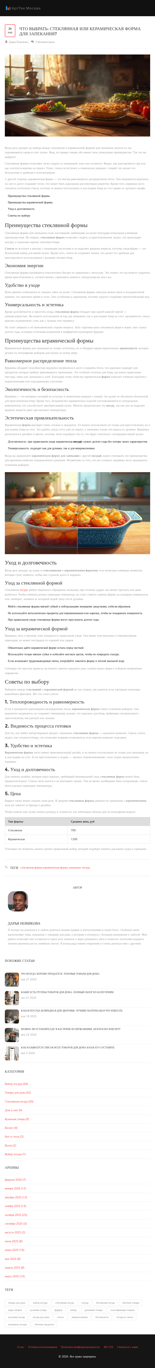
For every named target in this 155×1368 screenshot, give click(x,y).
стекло (60, 1317)
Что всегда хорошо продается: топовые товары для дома (60, 973)
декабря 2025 (16, 1197)
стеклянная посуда (64, 1302)
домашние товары (94, 1309)
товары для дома (16, 1302)
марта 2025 (15, 1276)
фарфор (58, 1309)
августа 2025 (15, 1232)
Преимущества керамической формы (30, 202)
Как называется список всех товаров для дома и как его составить (67, 1047)
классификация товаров (123, 1309)
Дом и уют (13, 1110)
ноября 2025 (15, 1206)
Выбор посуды (16, 1084)
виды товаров (15, 1309)
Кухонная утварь (17, 1119)
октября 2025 (16, 1215)
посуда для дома (41, 1317)
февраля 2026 (15, 1179)
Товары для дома (18, 1092)
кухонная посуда (16, 1317)
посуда (24, 590)
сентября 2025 (16, 1223)
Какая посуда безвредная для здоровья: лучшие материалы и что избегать (72, 1010)
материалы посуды (17, 1324)
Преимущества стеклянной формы (29, 196)
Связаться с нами (127, 1347)
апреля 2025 (14, 1267)
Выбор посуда (15, 1154)
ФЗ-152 (108, 1347)
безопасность (102, 1317)
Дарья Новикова (24, 923)
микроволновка (80, 1317)
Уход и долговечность (21, 209)
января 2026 (15, 1188)
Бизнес (11, 1128)
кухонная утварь (38, 1309)
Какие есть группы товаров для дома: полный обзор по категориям (67, 992)
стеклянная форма (31, 867)
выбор (73, 1309)
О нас (20, 1347)
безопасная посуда (105, 1302)
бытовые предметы (44, 1324)
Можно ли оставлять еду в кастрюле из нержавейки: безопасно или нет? (70, 1029)
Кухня (10, 1145)
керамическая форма (55, 867)
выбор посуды (40, 1302)
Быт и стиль (14, 1136)
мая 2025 (12, 1259)
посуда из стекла (124, 1317)
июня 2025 (14, 1250)
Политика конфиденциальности (80, 1347)
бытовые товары (131, 1302)
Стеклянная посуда (19, 1101)
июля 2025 (13, 1241)
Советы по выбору (19, 215)
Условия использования (42, 1347)
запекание (75, 867)
